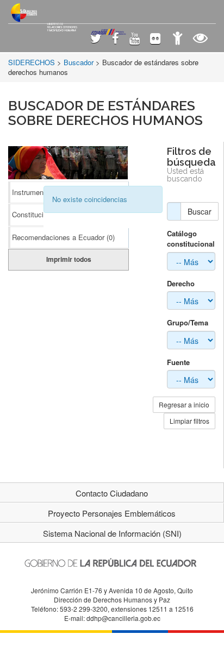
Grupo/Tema (187, 323)
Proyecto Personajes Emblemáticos (112, 513)
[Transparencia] (200, 39)
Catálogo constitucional (191, 239)
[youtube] (134, 39)
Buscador (79, 62)
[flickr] (155, 39)
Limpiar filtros (189, 420)
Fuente (178, 362)
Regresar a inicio (184, 404)
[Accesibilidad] (177, 39)
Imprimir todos (68, 259)
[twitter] (96, 39)
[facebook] (115, 39)
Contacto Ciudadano (112, 493)
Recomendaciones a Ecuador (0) (63, 237)
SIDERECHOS (31, 62)
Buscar (199, 211)
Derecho (181, 283)
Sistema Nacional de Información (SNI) (112, 533)
